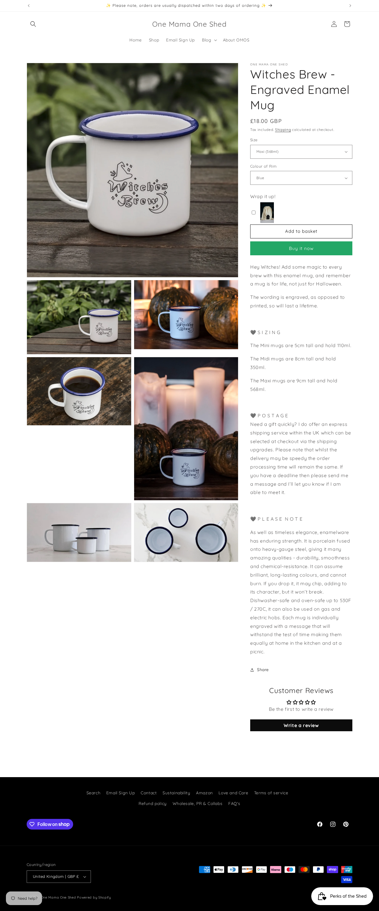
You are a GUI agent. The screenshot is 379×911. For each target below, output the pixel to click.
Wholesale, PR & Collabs (198, 803)
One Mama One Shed (58, 897)
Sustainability (176, 792)
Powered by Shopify (94, 897)
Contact (149, 792)
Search (93, 792)
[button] (33, 24)
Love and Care (233, 792)
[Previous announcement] (28, 5)
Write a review (301, 725)
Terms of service (271, 792)
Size (254, 139)
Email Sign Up (120, 792)
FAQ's (234, 803)
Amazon (204, 792)
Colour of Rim (263, 166)
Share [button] (263, 669)
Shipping (283, 129)
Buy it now (301, 248)
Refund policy (153, 803)
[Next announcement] (350, 5)
